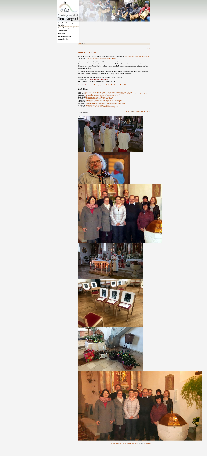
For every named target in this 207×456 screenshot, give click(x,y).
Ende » (147, 111)
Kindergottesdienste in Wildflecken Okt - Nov (99, 97)
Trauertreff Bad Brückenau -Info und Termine (99, 99)
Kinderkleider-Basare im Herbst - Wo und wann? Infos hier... (104, 102)
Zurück (128, 111)
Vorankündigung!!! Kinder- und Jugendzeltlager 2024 (101, 95)
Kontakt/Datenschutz (64, 36)
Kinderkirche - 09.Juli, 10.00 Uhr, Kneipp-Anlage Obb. (102, 107)
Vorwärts (142, 111)
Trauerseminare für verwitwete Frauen (97, 105)
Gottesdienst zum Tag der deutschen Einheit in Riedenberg (103, 100)
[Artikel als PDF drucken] (144, 51)
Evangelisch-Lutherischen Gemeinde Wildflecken (101, 58)
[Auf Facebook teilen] (146, 51)
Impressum (135, 443)
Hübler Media (147, 443)
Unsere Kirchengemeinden (66, 28)
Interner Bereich (63, 39)
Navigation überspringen (66, 23)
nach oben (119, 443)
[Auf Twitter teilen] (149, 51)
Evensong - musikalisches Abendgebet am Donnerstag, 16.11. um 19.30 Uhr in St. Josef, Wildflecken (117, 94)
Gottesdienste (62, 30)
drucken (113, 443)
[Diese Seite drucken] (142, 51)
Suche (124, 443)
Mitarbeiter (61, 33)
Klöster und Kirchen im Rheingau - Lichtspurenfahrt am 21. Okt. (105, 103)
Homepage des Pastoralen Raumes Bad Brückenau (113, 85)
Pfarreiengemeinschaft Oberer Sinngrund (136, 56)
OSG (79, 43)
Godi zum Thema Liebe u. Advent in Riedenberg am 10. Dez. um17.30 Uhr (108, 92)
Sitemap (129, 443)
